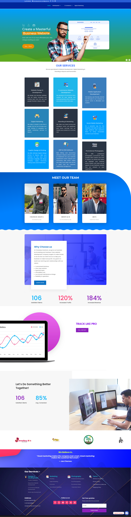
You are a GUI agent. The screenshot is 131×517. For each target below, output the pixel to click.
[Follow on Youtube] (63, 502)
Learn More (40, 282)
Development (56, 5)
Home (49, 5)
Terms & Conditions (98, 478)
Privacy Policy (96, 481)
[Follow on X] (59, 502)
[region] (65, 35)
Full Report (82, 330)
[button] (23, 21)
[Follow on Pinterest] (67, 502)
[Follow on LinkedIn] (70, 502)
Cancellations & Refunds (99, 484)
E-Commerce (68, 5)
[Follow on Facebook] (55, 502)
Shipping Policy (97, 487)
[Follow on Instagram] (74, 502)
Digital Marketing (79, 5)
